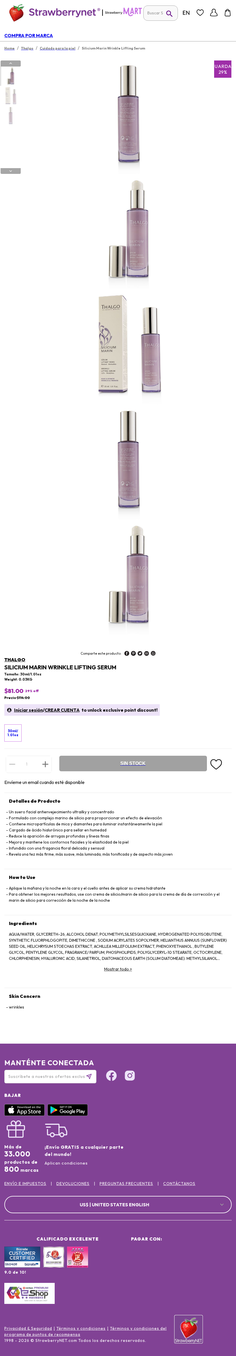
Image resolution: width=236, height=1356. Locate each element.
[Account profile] (214, 13)
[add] (45, 764)
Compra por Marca (28, 35)
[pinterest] (133, 654)
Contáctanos (179, 1183)
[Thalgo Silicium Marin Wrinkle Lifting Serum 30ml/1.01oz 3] (10, 116)
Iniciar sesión (28, 710)
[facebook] (126, 654)
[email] (146, 654)
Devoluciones (73, 1183)
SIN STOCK (133, 763)
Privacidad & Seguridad (28, 1328)
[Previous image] (11, 63)
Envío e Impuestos (25, 1183)
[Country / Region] (186, 13)
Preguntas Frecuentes (126, 1183)
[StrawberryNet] (52, 12)
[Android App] (69, 1114)
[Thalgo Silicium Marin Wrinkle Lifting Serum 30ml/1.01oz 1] (10, 76)
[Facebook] (111, 1076)
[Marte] (123, 15)
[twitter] (140, 654)
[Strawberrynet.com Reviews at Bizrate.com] (22, 1266)
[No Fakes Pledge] (77, 1263)
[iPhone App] (25, 1114)
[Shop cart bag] (228, 13)
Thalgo (14, 659)
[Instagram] (129, 1076)
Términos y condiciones (81, 1328)
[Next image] (11, 171)
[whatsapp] (153, 654)
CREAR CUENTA (62, 710)
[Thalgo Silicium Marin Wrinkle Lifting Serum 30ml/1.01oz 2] (10, 96)
